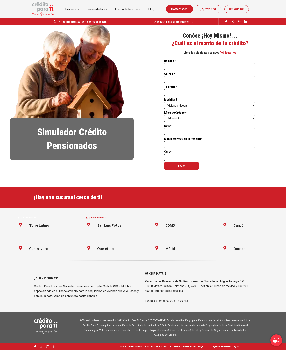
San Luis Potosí (109, 225)
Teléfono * (170, 87)
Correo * (169, 73)
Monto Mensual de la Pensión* (183, 138)
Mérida (171, 249)
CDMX (170, 225)
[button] (28, 218)
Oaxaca (239, 249)
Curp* (168, 151)
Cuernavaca (38, 249)
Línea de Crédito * (175, 112)
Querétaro (105, 249)
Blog (151, 9)
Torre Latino (39, 225)
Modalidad (170, 99)
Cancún (239, 225)
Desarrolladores (97, 9)
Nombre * (170, 60)
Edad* (168, 125)
